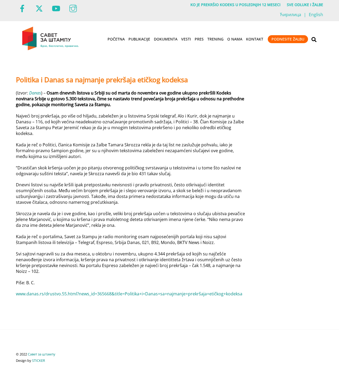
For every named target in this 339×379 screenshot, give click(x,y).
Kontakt (254, 39)
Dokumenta (165, 39)
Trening (215, 39)
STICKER (38, 360)
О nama (234, 39)
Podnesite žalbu (287, 39)
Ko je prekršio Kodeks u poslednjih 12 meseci (235, 4)
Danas (35, 93)
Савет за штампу (41, 354)
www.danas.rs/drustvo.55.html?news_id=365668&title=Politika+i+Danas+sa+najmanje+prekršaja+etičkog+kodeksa (129, 294)
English (316, 14)
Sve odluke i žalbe (305, 4)
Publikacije (139, 39)
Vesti (186, 39)
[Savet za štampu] (51, 49)
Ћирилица (290, 14)
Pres (199, 39)
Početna (116, 39)
